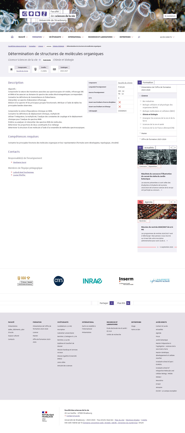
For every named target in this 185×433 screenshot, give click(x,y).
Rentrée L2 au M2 (63, 340)
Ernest (158, 384)
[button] (139, 37)
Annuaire (159, 387)
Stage (133, 326)
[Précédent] (171, 148)
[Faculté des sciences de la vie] (34, 13)
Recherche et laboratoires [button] (100, 37)
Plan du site (119, 420)
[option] (157, 173)
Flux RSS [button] (121, 303)
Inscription (61, 330)
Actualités (159, 330)
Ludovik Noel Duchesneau (23, 172)
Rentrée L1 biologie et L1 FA (67, 336)
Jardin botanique (162, 340)
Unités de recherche (114, 335)
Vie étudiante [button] (55, 37)
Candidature (170, 16)
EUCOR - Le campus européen (166, 391)
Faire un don (135, 330)
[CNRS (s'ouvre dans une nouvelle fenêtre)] (58, 281)
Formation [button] (37, 37)
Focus (158, 336)
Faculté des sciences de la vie (17, 46)
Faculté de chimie (22, 71)
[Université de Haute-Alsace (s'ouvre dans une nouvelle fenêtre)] (160, 281)
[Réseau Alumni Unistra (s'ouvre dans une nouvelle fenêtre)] (25, 281)
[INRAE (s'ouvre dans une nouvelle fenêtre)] (92, 281)
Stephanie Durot (19, 162)
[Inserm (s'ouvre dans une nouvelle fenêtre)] (126, 281)
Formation (32, 46)
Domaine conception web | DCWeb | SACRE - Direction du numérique (110, 423)
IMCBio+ (158, 377)
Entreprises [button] (125, 37)
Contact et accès (162, 326)
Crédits (144, 420)
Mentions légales (133, 420)
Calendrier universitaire (65, 333)
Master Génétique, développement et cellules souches (165, 355)
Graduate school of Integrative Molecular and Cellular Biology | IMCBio (165, 371)
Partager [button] (104, 303)
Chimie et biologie (58, 46)
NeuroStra (159, 381)
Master (35, 336)
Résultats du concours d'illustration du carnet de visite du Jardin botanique (156, 176)
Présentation (12, 326)
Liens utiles (61, 362)
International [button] (74, 37)
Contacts (11, 339)
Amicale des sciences (64, 366)
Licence (40, 46)
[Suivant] (175, 148)
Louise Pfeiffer (19, 175)
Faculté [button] (21, 37)
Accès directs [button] (166, 37)
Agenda (158, 333)
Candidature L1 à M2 (64, 326)
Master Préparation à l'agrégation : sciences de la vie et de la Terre (166, 346)
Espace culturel (13, 336)
